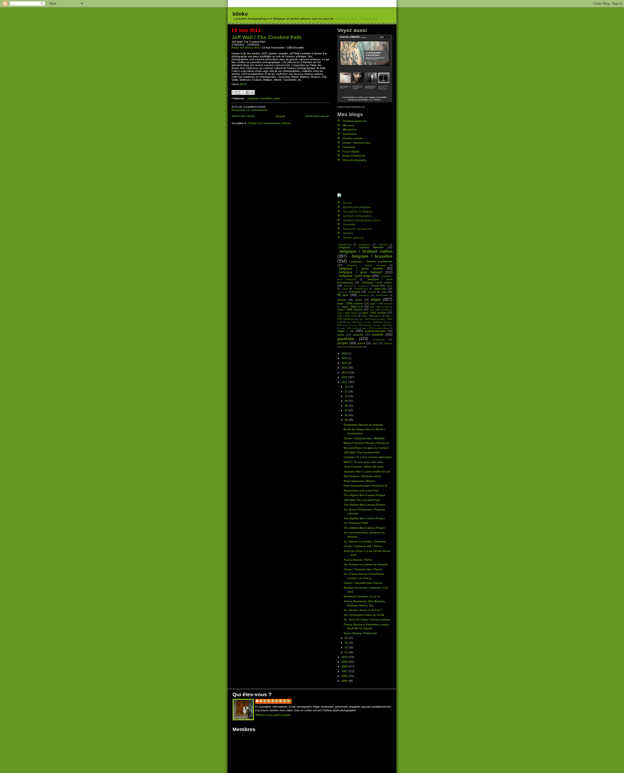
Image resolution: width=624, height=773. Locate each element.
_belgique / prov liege (354, 276)
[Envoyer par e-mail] (233, 92)
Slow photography (354, 160)
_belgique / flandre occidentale (370, 261)
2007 (344, 671)
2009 (344, 661)
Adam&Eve (349, 133)
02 (346, 647)
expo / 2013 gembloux (362, 325)
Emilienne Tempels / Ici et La (362, 596)
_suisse (340, 292)
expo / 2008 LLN (352, 306)
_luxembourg (360, 288)
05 (346, 419)
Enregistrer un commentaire (249, 110)
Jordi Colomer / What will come (364, 466)
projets (342, 343)
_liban (344, 288)
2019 (344, 358)
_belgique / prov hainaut (359, 272)
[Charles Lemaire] (364, 195)
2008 (344, 666)
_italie (389, 285)
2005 (344, 680)
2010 (344, 656)
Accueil (280, 116)
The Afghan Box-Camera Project (364, 495)
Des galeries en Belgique (357, 211)
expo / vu (345, 331)
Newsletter (349, 224)
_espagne (361, 286)
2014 (344, 367)
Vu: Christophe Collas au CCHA (364, 614)
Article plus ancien (317, 116)
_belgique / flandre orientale (366, 265)
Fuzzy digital (350, 151)
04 (346, 637)
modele (377, 334)
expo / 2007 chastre (381, 303)
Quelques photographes (357, 215)
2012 (344, 377)
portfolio (345, 339)
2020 (344, 353)
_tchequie (354, 291)
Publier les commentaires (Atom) (269, 123)
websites (358, 346)
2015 (344, 362)
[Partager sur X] (243, 92)
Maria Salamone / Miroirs (359, 481)
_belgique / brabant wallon (364, 251)
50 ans (342, 295)
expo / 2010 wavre (347, 312)
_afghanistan (344, 244)
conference (382, 295)
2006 (344, 675)
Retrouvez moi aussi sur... (358, 228)
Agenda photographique (357, 207)
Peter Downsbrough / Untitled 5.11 (366, 485)
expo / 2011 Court (347, 315)
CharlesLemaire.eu (354, 121)
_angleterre (364, 244)
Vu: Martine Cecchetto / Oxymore (365, 541)
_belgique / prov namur (376, 282)
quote (361, 343)
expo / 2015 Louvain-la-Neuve (375, 328)
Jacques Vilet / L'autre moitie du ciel (367, 471)
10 (346, 396)
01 (346, 652)
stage (375, 343)
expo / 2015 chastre (349, 328)
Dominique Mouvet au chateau (363, 424)
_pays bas (379, 288)
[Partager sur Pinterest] (252, 92)
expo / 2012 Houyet (367, 319)
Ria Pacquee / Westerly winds (362, 476)
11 (346, 391)
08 (346, 405)
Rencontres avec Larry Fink (361, 490)
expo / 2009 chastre (350, 309)
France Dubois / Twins (358, 559)
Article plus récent (243, 116)
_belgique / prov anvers (360, 268)
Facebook (348, 147)
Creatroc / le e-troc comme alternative (368, 457)
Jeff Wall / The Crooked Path (267, 37)
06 (346, 415)
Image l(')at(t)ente (353, 155)
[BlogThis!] (238, 92)
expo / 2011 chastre (374, 312)
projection (378, 339)
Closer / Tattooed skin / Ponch (363, 546)
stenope (388, 343)
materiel (358, 334)
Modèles (348, 233)
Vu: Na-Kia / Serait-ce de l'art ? (363, 610)
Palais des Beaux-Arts (246, 47)
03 (346, 642)
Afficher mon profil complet (273, 714)
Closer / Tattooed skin (356, 142)
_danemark (348, 286)
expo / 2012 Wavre (375, 322)
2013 (344, 372)
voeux (345, 346)
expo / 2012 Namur (354, 322)
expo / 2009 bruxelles (379, 307)
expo (277, 98)
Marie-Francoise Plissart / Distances (366, 443)
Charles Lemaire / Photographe (356, 18)
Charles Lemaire (352, 138)
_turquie (371, 292)
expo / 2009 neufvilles (379, 310)
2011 (344, 382)
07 (346, 410)
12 (346, 386)
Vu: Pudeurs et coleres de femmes (366, 564)
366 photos (349, 129)
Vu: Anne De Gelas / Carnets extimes (367, 619)
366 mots (348, 125)
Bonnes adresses (353, 237)
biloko (240, 14)
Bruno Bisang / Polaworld (360, 633)
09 (346, 400)
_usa (383, 291)
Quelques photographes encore (362, 220)
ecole (358, 299)
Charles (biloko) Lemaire (276, 700)
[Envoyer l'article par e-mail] (247, 84)
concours (364, 295)
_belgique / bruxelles (259, 98)
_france (374, 285)
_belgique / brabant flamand (360, 247)
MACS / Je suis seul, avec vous (363, 462)
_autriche (383, 244)
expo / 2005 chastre (350, 303)
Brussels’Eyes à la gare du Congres (366, 447)
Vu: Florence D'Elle (356, 523)
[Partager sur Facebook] (247, 92)
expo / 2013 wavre (384, 325)
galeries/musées (375, 331)
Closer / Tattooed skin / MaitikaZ (364, 438)
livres (340, 334)
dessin (341, 299)
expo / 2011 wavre (371, 315)
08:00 (243, 84)
